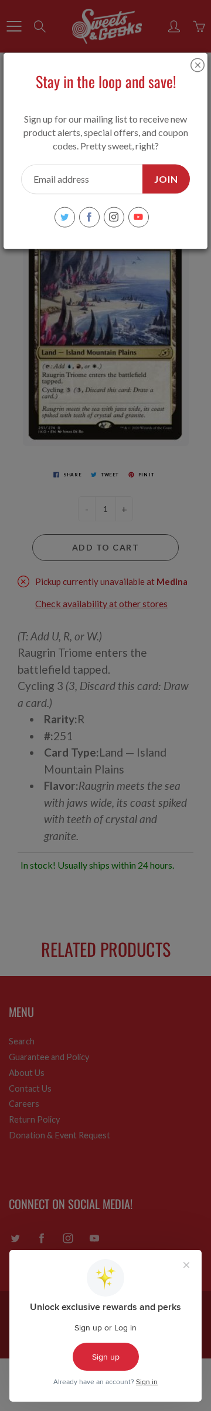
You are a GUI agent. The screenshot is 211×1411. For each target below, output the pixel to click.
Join (166, 178)
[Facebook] (89, 217)
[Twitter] (65, 217)
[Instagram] (114, 217)
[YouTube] (138, 217)
